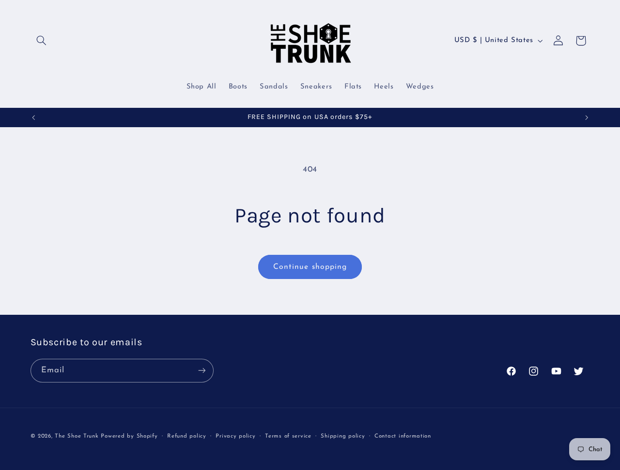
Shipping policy (343, 436)
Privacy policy (235, 436)
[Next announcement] (586, 117)
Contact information (402, 436)
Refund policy (186, 436)
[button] (42, 40)
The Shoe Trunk (76, 436)
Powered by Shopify (129, 436)
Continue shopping (310, 267)
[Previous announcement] (33, 117)
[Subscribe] (201, 370)
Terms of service (288, 436)
